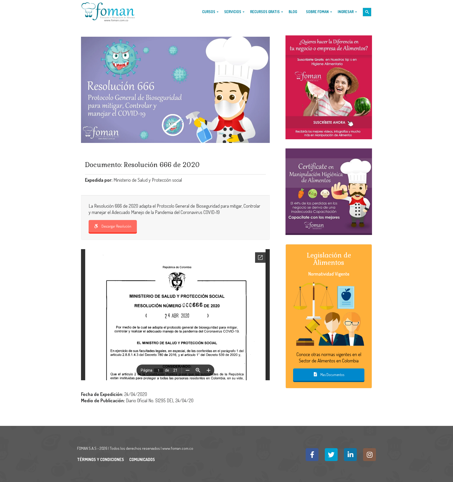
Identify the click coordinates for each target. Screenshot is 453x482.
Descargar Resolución (116, 226)
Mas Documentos (332, 374)
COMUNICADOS (142, 459)
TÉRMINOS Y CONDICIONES (100, 459)
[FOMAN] (108, 12)
